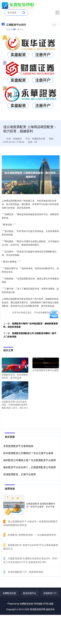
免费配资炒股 (9, 593)
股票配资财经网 (37, 609)
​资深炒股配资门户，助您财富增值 (25, 571)
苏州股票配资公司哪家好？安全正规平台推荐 (28, 453)
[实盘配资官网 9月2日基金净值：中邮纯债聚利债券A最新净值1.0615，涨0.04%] (15, 390)
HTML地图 (48, 603)
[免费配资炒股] (18, 5)
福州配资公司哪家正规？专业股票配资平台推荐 (29, 460)
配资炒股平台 (29, 593)
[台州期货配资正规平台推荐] (45, 362)
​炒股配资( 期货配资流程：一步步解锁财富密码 (32, 534)
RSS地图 (38, 603)
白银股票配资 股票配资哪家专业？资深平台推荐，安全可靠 (40, 505)
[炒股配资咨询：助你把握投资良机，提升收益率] (15, 364)
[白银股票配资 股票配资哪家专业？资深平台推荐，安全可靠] (14, 505)
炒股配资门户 (50, 593)
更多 (54, 24)
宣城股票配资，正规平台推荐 (19, 474)
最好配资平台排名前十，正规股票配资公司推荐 (29, 467)
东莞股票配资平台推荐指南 (18, 446)
